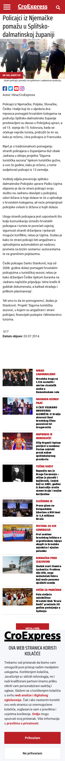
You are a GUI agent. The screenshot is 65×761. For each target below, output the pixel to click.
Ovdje (36, 714)
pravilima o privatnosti (22, 723)
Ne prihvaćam (32, 753)
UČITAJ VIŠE (32, 628)
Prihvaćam (32, 738)
